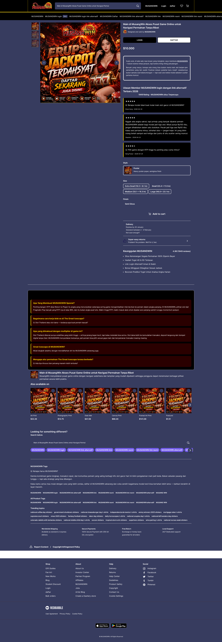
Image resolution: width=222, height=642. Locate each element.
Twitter (151, 576)
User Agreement (52, 614)
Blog (47, 580)
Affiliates (79, 580)
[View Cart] (187, 6)
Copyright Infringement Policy (66, 547)
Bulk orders (51, 596)
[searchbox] (111, 442)
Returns (112, 572)
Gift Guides (51, 568)
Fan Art (49, 572)
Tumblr (151, 580)
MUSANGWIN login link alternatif (83, 16)
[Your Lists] (181, 6)
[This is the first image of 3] (44, 62)
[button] (35, 26)
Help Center (114, 576)
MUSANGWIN (37, 16)
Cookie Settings (116, 596)
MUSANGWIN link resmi (192, 16)
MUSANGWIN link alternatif (131, 16)
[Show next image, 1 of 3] (116, 62)
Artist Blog (80, 592)
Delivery (112, 568)
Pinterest (151, 584)
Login (48, 588)
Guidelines (113, 580)
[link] (38, 450)
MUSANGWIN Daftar (109, 16)
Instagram (152, 568)
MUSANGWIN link (153, 16)
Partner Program (83, 576)
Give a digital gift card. (148, 233)
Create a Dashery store (86, 596)
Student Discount (53, 584)
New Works (51, 576)
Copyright (113, 588)
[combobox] (98, 6)
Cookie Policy (77, 614)
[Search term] (137, 6)
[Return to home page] (42, 6)
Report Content (41, 547)
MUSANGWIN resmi (171, 16)
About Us (80, 568)
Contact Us (114, 592)
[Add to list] (53, 391)
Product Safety (115, 584)
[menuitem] (37, 16)
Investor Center (82, 572)
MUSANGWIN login (56, 16)
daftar (48, 592)
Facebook (152, 572)
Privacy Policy (65, 614)
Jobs (78, 588)
